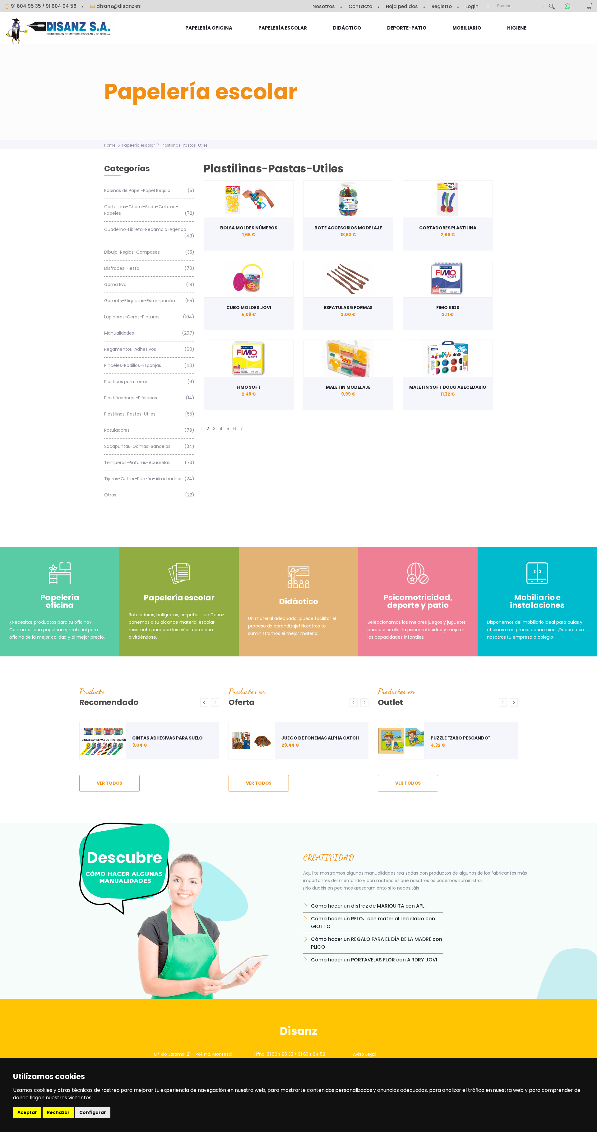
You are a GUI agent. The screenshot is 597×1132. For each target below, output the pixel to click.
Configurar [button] (92, 1112)
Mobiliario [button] (466, 28)
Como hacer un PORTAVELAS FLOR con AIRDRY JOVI (374, 959)
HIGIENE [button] (516, 28)
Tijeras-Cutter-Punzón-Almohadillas (149, 479)
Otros (149, 495)
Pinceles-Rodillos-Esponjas (149, 365)
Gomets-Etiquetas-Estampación (149, 301)
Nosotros (323, 6)
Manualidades (149, 333)
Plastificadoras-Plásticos (149, 398)
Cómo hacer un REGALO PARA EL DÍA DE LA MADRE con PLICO (376, 943)
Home (109, 145)
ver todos (110, 783)
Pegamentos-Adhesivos (149, 349)
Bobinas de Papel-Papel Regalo (149, 190)
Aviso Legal (364, 1054)
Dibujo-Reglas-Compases (149, 252)
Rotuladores (149, 430)
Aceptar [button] (27, 1112)
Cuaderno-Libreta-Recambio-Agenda (149, 232)
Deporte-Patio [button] (406, 28)
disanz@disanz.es (118, 6)
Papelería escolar (138, 145)
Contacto (360, 6)
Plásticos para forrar (149, 381)
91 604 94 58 (61, 6)
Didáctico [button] (347, 28)
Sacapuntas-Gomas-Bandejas (149, 446)
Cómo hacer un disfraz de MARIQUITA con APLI (368, 905)
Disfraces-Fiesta (149, 268)
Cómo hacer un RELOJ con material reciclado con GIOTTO (373, 922)
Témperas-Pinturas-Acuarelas (149, 462)
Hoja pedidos (402, 6)
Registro (442, 6)
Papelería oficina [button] (208, 28)
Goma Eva (149, 284)
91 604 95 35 (26, 6)
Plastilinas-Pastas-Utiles (185, 145)
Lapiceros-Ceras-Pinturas (149, 317)
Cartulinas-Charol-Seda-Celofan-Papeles (149, 210)
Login (472, 6)
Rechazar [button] (58, 1112)
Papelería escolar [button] (282, 28)
